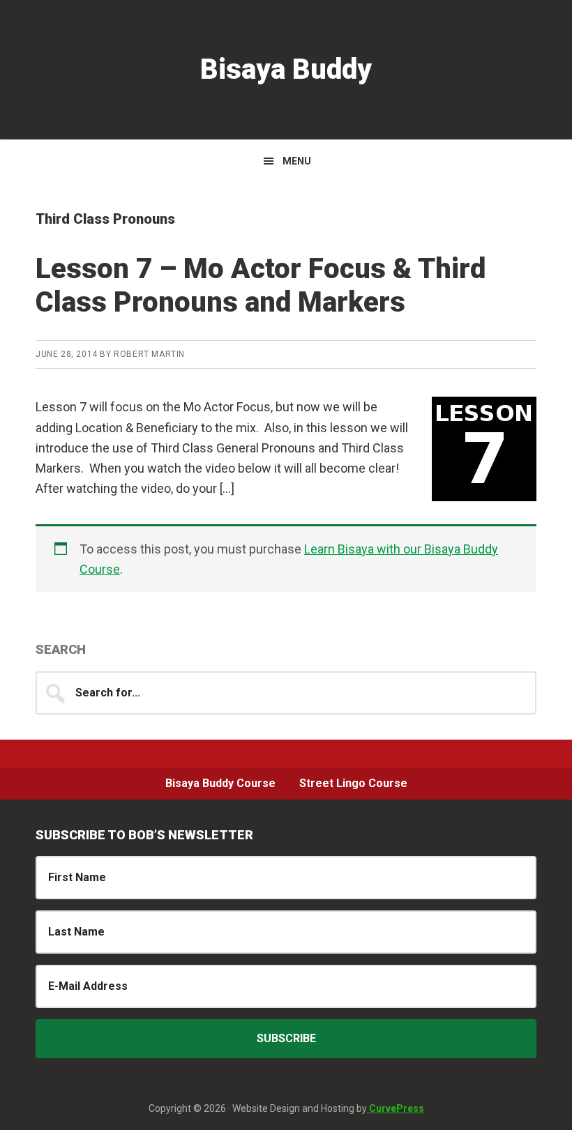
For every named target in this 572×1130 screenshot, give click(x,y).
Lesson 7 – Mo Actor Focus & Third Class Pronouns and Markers (261, 285)
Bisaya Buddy (286, 69)
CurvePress (395, 1108)
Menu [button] (297, 161)
